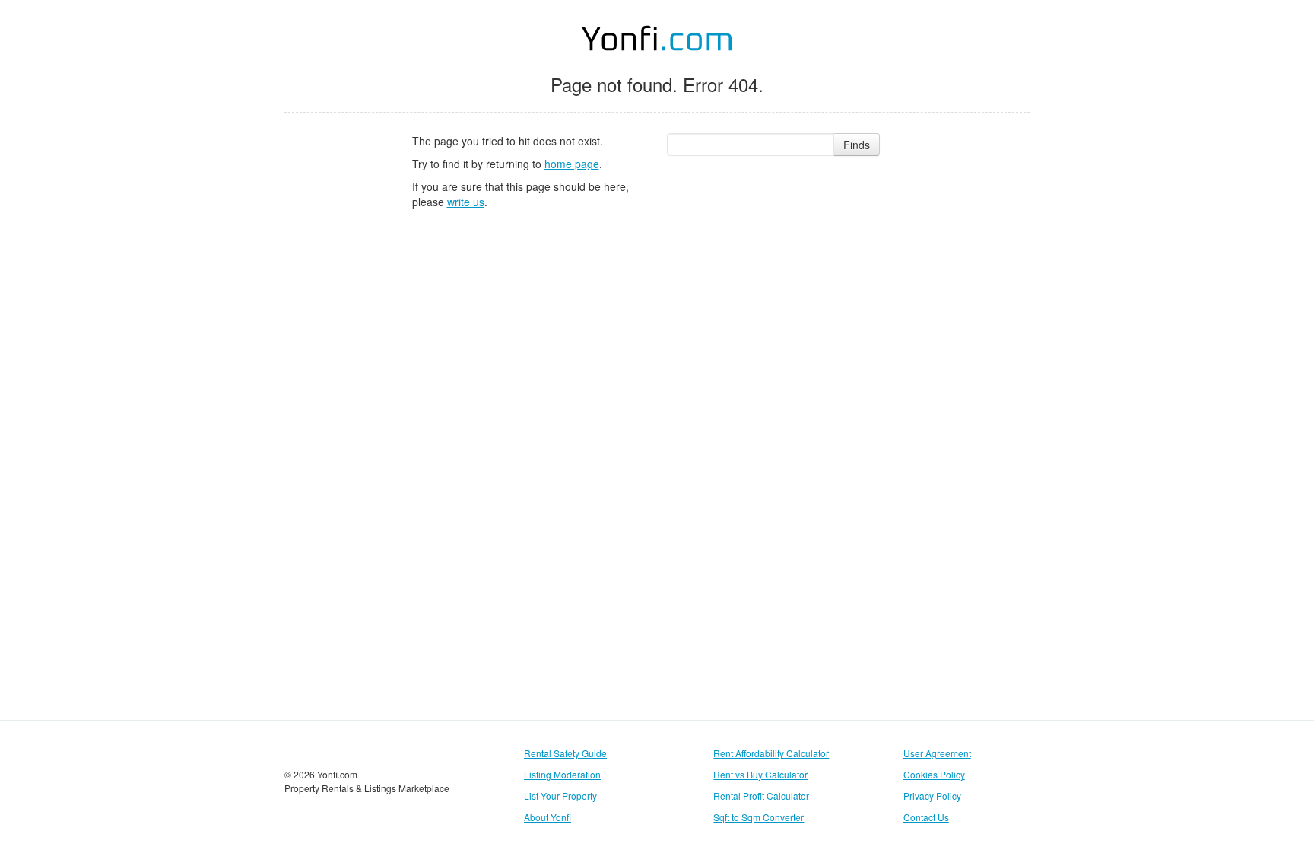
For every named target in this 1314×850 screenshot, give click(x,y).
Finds (856, 144)
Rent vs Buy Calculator (760, 774)
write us (465, 201)
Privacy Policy (932, 795)
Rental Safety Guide (565, 753)
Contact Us (926, 816)
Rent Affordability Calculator (771, 753)
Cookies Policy (934, 774)
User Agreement (937, 753)
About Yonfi (547, 816)
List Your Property (560, 795)
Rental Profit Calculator (761, 795)
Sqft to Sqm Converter (758, 816)
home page (571, 163)
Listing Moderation (562, 774)
